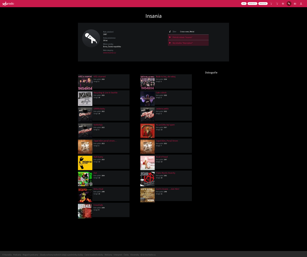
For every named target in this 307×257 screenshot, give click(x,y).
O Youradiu (7, 254)
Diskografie (211, 72)
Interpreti (118, 254)
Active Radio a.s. (149, 254)
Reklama (108, 254)
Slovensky (134, 254)
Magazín (263, 3)
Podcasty (252, 3)
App (244, 3)
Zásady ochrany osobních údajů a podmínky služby (61, 254)
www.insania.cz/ (109, 53)
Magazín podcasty (30, 254)
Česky (126, 254)
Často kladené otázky (94, 254)
